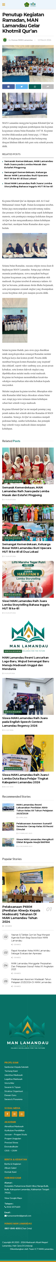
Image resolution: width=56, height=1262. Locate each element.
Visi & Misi (9, 1083)
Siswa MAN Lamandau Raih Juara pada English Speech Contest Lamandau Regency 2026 (25, 721)
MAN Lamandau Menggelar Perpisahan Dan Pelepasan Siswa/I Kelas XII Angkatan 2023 (32, 966)
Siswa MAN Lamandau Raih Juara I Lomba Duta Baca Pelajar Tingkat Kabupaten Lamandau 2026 (25, 778)
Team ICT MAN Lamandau (41, 1249)
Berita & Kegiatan (13, 481)
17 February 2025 (25, 833)
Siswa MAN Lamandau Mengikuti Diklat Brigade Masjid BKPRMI (34, 841)
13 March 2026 (44, 40)
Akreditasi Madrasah (14, 1126)
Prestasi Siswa (11, 1142)
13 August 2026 (10, 613)
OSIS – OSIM (10, 1150)
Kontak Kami (10, 1172)
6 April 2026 (22, 817)
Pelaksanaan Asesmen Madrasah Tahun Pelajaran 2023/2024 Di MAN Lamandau (31, 981)
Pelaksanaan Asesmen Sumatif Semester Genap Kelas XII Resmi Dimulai (34, 826)
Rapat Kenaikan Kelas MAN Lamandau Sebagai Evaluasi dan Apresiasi (30, 952)
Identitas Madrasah (13, 1075)
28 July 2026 (8, 787)
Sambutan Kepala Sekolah (16, 1067)
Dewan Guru (10, 1095)
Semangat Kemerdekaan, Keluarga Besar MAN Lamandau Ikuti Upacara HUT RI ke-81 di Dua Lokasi (26, 175)
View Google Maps (13, 1198)
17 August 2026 (10, 499)
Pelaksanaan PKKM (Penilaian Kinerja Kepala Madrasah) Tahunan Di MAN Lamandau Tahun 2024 (21, 914)
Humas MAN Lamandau (22, 40)
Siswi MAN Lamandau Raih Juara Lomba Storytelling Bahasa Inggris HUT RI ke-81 (25, 604)
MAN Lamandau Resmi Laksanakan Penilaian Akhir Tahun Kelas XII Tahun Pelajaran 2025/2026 (34, 809)
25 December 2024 (25, 846)
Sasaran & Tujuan (12, 1087)
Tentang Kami (11, 1071)
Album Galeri (10, 1168)
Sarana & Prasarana (13, 1099)
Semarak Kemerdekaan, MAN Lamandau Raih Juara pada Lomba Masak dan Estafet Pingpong (28, 164)
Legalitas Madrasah (13, 1079)
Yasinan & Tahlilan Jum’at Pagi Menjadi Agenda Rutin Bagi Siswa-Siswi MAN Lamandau (30, 937)
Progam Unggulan (12, 1138)
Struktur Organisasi (13, 1091)
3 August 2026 (9, 673)
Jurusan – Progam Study (15, 1134)
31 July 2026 (8, 730)
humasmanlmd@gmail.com (19, 1215)
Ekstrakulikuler (11, 1146)
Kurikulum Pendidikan (14, 1130)
